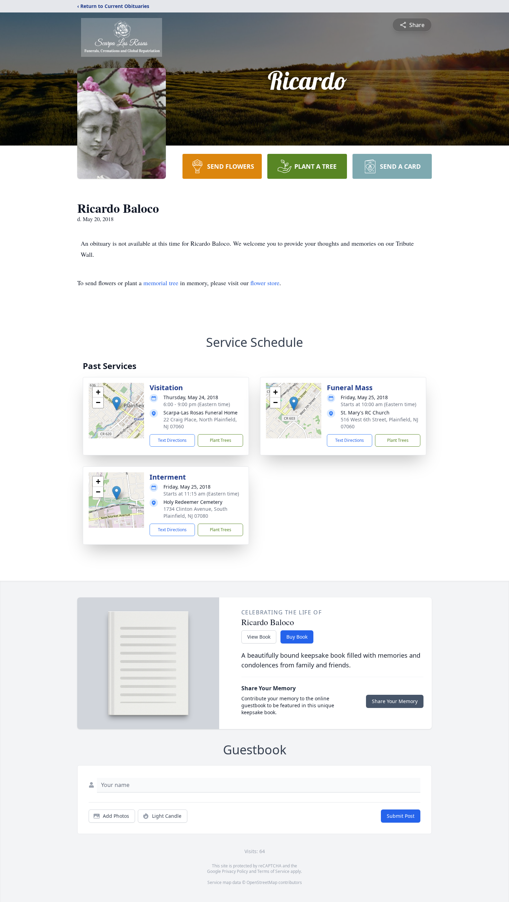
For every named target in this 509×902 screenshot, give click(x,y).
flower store (264, 283)
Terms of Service (273, 871)
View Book (258, 636)
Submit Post (400, 816)
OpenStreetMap (262, 882)
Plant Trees (220, 440)
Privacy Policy (235, 871)
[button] (116, 403)
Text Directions (172, 440)
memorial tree (160, 283)
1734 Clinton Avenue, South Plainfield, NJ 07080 (195, 512)
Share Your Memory (395, 701)
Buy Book (296, 636)
